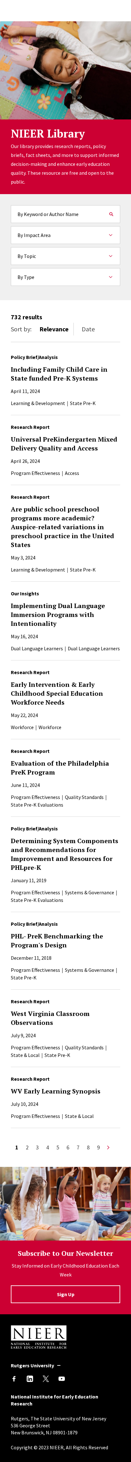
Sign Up (65, 1294)
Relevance (54, 329)
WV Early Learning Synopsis (55, 1091)
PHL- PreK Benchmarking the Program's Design (57, 940)
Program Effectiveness (35, 473)
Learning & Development (38, 403)
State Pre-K (83, 403)
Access (72, 473)
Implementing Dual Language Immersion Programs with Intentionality (58, 614)
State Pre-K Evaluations (37, 805)
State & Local (25, 1055)
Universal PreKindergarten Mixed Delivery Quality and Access (64, 443)
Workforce (22, 727)
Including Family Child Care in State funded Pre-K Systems (59, 373)
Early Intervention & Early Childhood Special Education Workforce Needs (57, 693)
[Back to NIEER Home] (38, 1347)
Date (88, 329)
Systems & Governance (89, 892)
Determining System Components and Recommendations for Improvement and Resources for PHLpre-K (64, 854)
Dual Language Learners (37, 648)
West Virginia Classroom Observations (50, 1018)
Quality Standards (84, 797)
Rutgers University (32, 1365)
